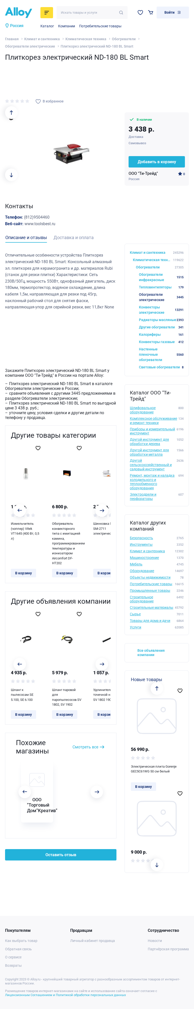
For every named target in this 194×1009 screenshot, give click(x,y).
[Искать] (121, 12)
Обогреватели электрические (30, 46)
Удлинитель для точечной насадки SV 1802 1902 (107, 695)
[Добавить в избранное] (38, 448)
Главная (12, 39)
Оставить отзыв (60, 854)
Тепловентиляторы (161, 287)
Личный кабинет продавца (92, 941)
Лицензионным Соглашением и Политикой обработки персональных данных (65, 995)
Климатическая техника (85, 39)
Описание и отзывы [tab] (26, 237)
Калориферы (161, 334)
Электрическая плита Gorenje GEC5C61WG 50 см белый (154, 769)
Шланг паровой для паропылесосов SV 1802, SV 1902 (66, 697)
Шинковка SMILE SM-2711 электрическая (106, 528)
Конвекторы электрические (161, 309)
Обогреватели (124, 39)
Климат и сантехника (42, 39)
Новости (155, 941)
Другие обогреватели (161, 327)
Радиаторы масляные (161, 320)
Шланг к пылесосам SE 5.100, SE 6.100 (22, 695)
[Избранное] (140, 12)
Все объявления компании (151, 652)
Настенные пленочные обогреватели (161, 354)
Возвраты (13, 965)
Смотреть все (85, 747)
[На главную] (21, 12)
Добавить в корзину (157, 161)
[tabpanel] (60, 281)
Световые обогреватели (161, 367)
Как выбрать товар (21, 941)
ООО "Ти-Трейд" (143, 173)
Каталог (47, 26)
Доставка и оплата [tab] (74, 237)
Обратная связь (18, 949)
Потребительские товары (100, 26)
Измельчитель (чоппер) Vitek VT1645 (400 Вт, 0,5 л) (25, 531)
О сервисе (13, 957)
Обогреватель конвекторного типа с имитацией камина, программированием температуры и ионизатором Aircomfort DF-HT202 (67, 543)
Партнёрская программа (168, 949)
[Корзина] (151, 12)
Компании (66, 26)
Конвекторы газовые (161, 342)
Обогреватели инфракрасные (161, 277)
